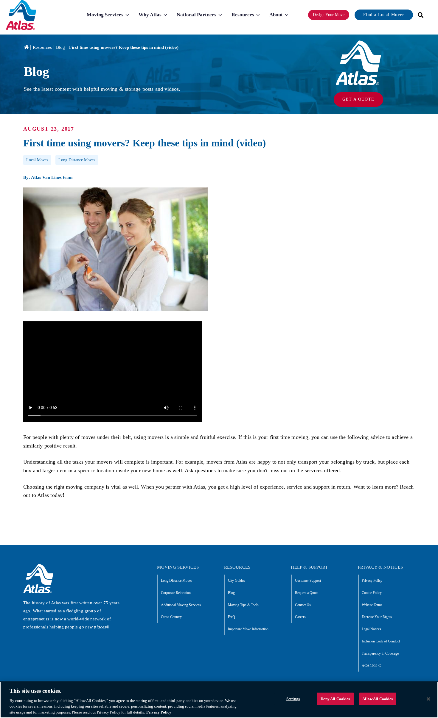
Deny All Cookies (335, 699)
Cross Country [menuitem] (171, 617)
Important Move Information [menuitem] (248, 629)
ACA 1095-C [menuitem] (371, 666)
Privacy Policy (158, 712)
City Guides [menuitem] (236, 580)
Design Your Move (328, 14)
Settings (293, 699)
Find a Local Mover (383, 14)
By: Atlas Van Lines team (48, 177)
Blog (60, 47)
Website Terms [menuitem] (372, 605)
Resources (42, 47)
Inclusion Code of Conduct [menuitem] (381, 641)
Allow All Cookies (377, 699)
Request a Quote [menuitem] (306, 593)
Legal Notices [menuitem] (371, 629)
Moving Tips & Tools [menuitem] (243, 605)
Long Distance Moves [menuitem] (176, 580)
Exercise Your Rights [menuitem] (377, 617)
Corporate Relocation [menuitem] (176, 593)
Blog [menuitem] (231, 593)
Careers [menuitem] (300, 617)
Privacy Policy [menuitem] (372, 580)
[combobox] (419, 15)
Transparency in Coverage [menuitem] (380, 653)
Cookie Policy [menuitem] (372, 593)
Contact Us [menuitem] (302, 605)
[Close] (428, 699)
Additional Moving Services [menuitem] (181, 605)
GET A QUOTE (358, 99)
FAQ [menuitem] (231, 617)
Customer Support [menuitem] (308, 580)
